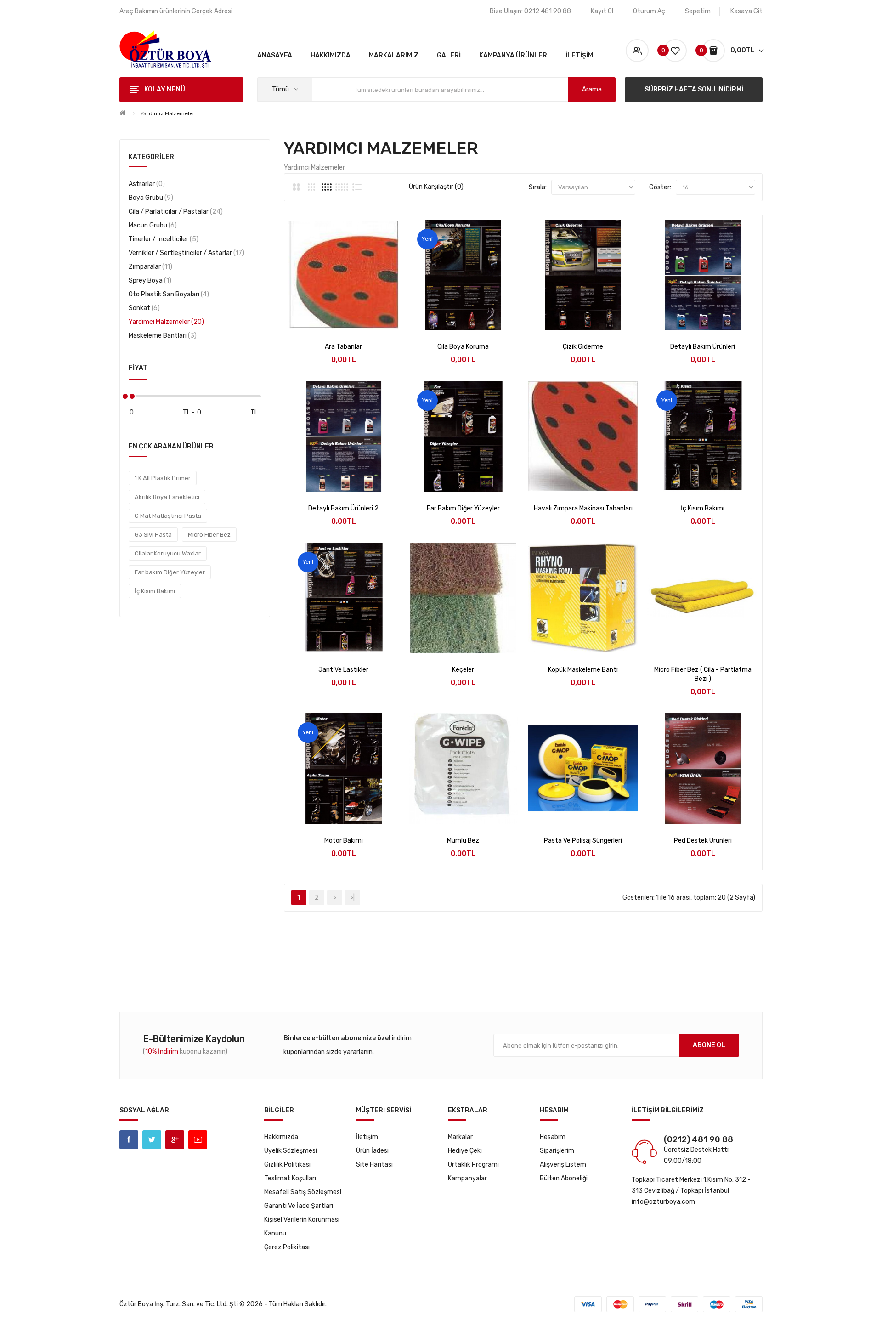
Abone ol (709, 1045)
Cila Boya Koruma (463, 347)
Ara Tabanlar (343, 347)
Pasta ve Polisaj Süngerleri (583, 840)
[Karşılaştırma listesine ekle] (368, 318)
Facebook (128, 1139)
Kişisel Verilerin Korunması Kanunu (301, 1226)
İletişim (367, 1137)
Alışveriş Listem (563, 1164)
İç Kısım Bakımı (155, 591)
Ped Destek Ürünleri (703, 840)
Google (174, 1139)
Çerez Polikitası (287, 1247)
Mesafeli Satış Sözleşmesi (302, 1192)
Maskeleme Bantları (161, 336)
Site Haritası (374, 1164)
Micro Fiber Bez (209, 534)
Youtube (197, 1139)
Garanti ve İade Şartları (298, 1206)
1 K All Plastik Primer (163, 478)
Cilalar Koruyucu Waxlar (168, 553)
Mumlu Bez (463, 840)
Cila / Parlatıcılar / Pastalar (174, 211)
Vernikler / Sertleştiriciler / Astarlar (185, 253)
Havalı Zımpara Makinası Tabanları (583, 508)
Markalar (460, 1137)
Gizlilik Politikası (287, 1164)
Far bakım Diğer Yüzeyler (170, 572)
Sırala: (538, 187)
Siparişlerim (557, 1151)
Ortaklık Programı (473, 1164)
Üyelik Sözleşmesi (290, 1151)
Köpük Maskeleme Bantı (583, 670)
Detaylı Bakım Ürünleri (702, 347)
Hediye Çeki (465, 1151)
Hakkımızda (281, 1137)
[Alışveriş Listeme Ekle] (343, 318)
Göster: (660, 187)
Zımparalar (149, 267)
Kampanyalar (467, 1178)
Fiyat (138, 368)
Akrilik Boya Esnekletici (167, 496)
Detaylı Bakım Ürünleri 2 (343, 508)
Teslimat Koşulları (290, 1178)
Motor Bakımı (343, 840)
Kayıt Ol (602, 11)
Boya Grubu (150, 198)
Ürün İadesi (372, 1151)
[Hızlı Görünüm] (319, 318)
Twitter (151, 1139)
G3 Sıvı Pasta (153, 534)
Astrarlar (146, 184)
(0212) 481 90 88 (698, 1139)
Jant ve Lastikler (343, 670)
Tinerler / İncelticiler (162, 239)
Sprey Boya (149, 280)
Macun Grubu (152, 225)
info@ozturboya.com (663, 1202)
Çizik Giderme (583, 347)
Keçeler (463, 670)
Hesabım (552, 1137)
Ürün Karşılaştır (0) (436, 187)
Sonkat (143, 308)
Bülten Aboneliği (564, 1178)
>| (352, 897)
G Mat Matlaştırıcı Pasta (168, 515)
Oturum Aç (649, 11)
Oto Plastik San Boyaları (168, 294)
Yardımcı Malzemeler (168, 113)
